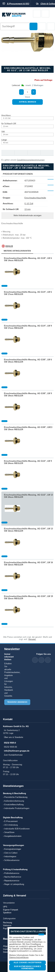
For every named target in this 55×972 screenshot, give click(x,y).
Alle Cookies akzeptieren (28, 962)
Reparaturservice (11, 880)
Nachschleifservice (12, 877)
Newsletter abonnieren (17, 702)
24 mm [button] (5, 134)
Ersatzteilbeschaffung (14, 804)
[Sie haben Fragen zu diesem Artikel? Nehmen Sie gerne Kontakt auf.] (47, 153)
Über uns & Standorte (13, 737)
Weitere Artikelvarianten (17, 251)
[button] (42, 26)
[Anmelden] (45, 13)
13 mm (27, 209)
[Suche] (33, 26)
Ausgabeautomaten (12, 836)
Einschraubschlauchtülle (35, 198)
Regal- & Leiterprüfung (14, 884)
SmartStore (9, 832)
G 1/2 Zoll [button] (6, 118)
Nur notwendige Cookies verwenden (27, 967)
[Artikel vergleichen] (4, 286)
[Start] (16, 13)
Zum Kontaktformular (13, 755)
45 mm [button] (5, 143)
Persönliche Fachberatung (15, 797)
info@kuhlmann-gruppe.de (16, 751)
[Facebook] (41, 660)
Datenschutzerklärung (18, 957)
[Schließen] (41, 934)
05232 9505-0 (10, 743)
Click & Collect (10, 853)
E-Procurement (11, 821)
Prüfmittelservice (11, 873)
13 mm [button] (5, 126)
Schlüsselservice (11, 860)
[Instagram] (48, 660)
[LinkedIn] (35, 660)
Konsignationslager (12, 849)
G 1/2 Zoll (28, 203)
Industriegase (10, 856)
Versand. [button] (32, 639)
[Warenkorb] (37, 13)
